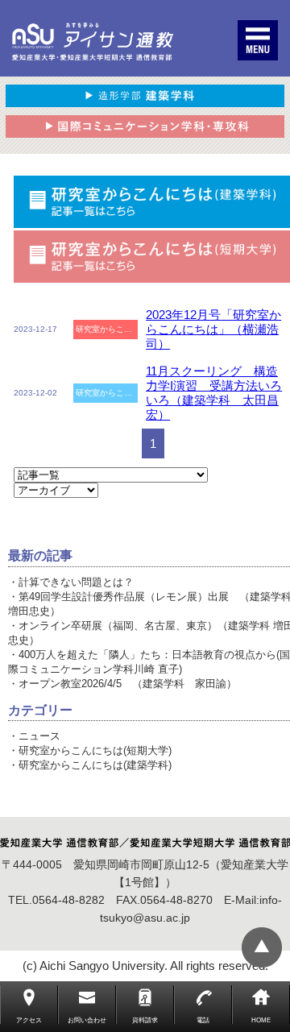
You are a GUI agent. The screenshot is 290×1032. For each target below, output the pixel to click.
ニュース (39, 736)
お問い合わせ (87, 1020)
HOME (261, 1020)
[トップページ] (92, 42)
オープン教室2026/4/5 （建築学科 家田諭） (128, 684)
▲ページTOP (262, 947)
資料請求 (145, 1020)
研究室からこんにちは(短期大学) (95, 750)
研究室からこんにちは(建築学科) (95, 765)
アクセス (29, 1020)
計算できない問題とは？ (76, 582)
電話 (203, 1020)
